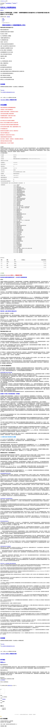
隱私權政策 (30, 714)
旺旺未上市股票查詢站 (8, 7)
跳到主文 (2, 10)
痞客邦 (9, 685)
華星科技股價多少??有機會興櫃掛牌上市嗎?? (14, 25)
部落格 (3, 19)
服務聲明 (34, 714)
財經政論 (8, 16)
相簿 (3, 18)
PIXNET (18, 714)
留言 (11, 685)
